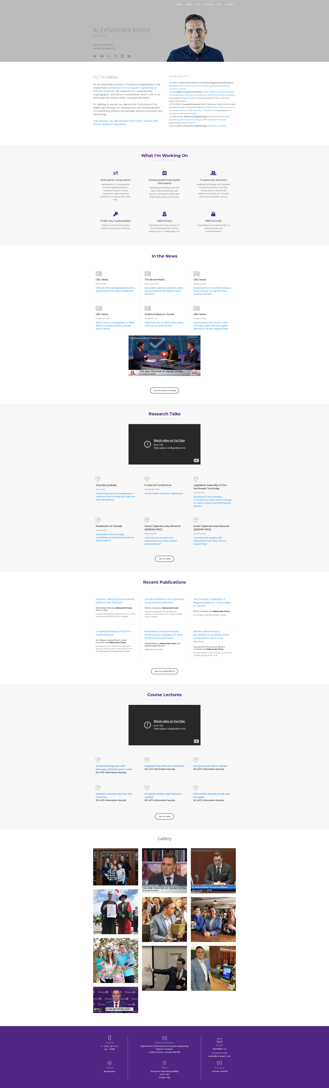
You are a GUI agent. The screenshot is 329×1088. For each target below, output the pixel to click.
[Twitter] (94, 56)
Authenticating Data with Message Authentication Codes (114, 767)
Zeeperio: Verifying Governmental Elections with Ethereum (115, 601)
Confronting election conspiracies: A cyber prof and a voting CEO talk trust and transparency (115, 496)
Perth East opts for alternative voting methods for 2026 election (164, 324)
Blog (219, 4)
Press (189, 4)
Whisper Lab (106, 120)
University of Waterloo (202, 110)
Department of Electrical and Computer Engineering (196, 85)
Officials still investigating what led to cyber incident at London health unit (115, 289)
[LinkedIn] (108, 56)
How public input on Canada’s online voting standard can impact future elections (164, 291)
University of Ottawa (217, 119)
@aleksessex (109, 1071)
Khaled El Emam (189, 98)
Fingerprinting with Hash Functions (164, 766)
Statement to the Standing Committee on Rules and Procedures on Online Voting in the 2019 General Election (212, 501)
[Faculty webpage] (122, 56)
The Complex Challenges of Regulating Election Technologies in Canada (212, 602)
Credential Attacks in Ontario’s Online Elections (113, 633)
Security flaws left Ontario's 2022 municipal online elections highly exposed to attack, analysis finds (210, 325)
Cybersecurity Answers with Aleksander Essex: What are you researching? (209, 540)
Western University (104, 91)
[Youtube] (102, 56)
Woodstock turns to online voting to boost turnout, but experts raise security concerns (212, 291)
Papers (179, 4)
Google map (164, 1077)
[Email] (128, 56)
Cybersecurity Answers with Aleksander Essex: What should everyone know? (161, 540)
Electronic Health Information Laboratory (217, 95)
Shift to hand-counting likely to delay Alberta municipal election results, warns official (115, 325)
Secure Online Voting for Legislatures (164, 493)
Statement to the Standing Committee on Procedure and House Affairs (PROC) (115, 537)
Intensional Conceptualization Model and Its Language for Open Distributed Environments (164, 635)
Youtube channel (219, 1071)
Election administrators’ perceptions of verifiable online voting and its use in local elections (211, 636)
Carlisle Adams (190, 113)
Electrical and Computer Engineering (132, 87)
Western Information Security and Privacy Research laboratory (125, 122)
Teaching (208, 4)
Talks (197, 4)
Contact (229, 4)
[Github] (115, 56)
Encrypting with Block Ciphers (210, 766)
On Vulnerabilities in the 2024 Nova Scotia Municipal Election (164, 601)
